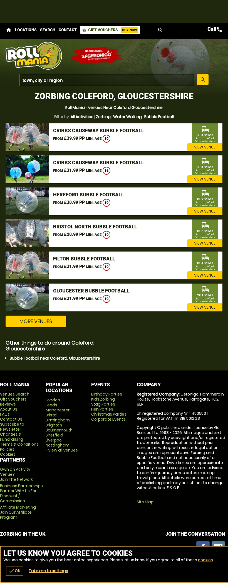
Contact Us (11, 419)
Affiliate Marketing (18, 512)
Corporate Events (108, 419)
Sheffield (54, 435)
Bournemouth (59, 430)
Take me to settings (48, 571)
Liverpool (54, 440)
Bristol (51, 415)
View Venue (204, 147)
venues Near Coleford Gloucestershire (125, 107)
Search (47, 30)
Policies (7, 449)
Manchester (58, 410)
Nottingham (58, 445)
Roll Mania (75, 107)
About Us (8, 409)
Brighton (54, 425)
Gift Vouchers (109, 30)
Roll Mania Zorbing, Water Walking (35, 56)
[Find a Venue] (106, 80)
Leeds (51, 405)
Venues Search (14, 394)
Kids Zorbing (103, 399)
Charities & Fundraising (11, 436)
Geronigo (97, 56)
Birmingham (58, 420)
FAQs (5, 414)
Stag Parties (103, 404)
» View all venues (62, 450)
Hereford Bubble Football (88, 194)
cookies (205, 560)
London (53, 400)
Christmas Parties (109, 414)
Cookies (8, 454)
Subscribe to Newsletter (12, 426)
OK (15, 571)
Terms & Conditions (19, 444)
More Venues (35, 321)
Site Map (145, 502)
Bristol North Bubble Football (95, 227)
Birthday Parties (106, 394)
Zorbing (103, 116)
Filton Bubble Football (84, 259)
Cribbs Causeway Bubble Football (98, 130)
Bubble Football (159, 116)
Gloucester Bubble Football (91, 291)
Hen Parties (102, 409)
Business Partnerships (21, 493)
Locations (26, 30)
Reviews (8, 404)
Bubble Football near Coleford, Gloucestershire (55, 358)
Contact (68, 30)
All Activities (82, 116)
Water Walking (127, 116)
